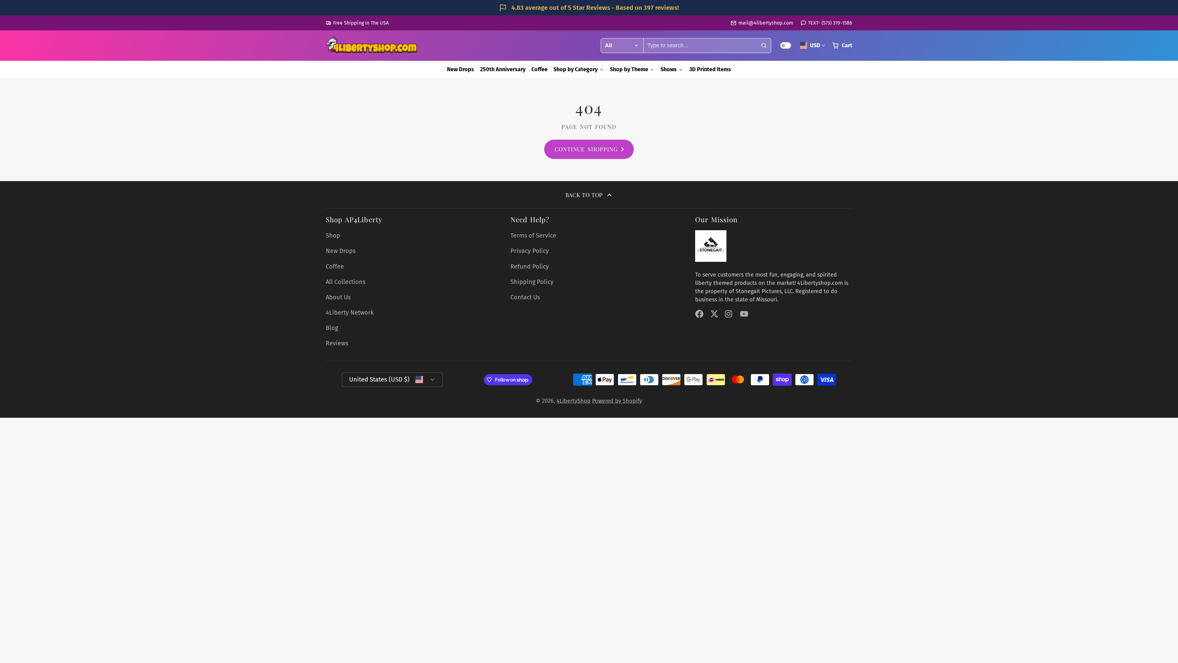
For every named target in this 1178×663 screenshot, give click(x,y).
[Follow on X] (714, 314)
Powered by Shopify (617, 400)
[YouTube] (744, 314)
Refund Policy (529, 266)
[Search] (763, 45)
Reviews (337, 343)
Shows (668, 69)
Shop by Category (575, 69)
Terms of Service (533, 235)
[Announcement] (589, 7)
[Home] (372, 45)
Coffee (539, 69)
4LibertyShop (573, 400)
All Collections (345, 281)
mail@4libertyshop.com (765, 23)
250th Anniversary (502, 69)
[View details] (710, 246)
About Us (338, 297)
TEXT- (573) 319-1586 (830, 23)
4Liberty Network (350, 312)
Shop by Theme (629, 69)
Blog (332, 328)
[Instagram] (729, 314)
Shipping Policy (531, 281)
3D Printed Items (710, 69)
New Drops (460, 69)
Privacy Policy (529, 250)
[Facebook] (699, 314)
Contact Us (525, 297)
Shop (333, 235)
